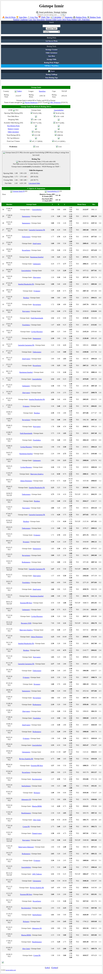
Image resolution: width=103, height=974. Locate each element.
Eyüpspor (37, 291)
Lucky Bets (61, 19)
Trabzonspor (26, 237)
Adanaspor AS (26, 799)
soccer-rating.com (11, 970)
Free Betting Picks (13, 126)
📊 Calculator (55, 17)
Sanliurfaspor (26, 786)
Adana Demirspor (26, 481)
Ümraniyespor (37, 833)
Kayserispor (37, 304)
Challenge (24, 19)
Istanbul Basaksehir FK (26, 284)
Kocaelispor (26, 250)
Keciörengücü (37, 779)
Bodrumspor (26, 562)
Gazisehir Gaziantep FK (37, 230)
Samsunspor (26, 216)
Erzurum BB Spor (26, 603)
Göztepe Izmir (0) (19, 191)
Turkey (19, 91)
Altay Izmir (37, 820)
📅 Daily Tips (44, 17)
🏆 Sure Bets (21, 17)
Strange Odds (51, 19)
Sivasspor (26, 542)
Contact (55, 968)
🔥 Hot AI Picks (9, 17)
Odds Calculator (13, 132)
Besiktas (26, 298)
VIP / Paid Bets (84, 19)
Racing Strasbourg (31, 102)
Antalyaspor (37, 243)
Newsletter (41, 19)
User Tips (32, 19)
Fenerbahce (26, 325)
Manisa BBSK (37, 806)
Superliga (42, 91)
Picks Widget (72, 19)
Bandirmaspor (26, 813)
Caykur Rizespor (37, 331)
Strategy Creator (13, 129)
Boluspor (37, 793)
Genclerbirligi (37, 209)
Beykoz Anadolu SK (26, 759)
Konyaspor (26, 311)
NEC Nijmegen (55, 102)
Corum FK (26, 826)
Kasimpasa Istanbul (36, 257)
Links (47, 968)
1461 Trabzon (37, 874)
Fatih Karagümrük (37, 318)
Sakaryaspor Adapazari (26, 847)
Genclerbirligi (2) (53, 191)
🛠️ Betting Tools (94, 17)
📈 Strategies (67, 17)
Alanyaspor (37, 277)
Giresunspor (26, 752)
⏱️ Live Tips (32, 17)
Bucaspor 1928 (26, 623)
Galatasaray (37, 264)
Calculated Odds (34, 183)
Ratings (16, 19)
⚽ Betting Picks (80, 17)
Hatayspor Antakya (36, 474)
